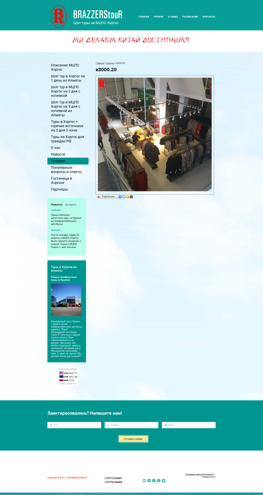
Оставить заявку (133, 439)
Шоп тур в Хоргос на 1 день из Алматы (68, 78)
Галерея (58, 161)
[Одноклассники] (128, 196)
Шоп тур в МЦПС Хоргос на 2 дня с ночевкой (65, 91)
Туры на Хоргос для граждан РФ (67, 139)
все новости (70, 204)
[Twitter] (124, 196)
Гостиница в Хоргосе (61, 180)
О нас (55, 148)
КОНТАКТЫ (209, 16)
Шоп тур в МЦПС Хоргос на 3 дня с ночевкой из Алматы (65, 108)
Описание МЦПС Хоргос (65, 67)
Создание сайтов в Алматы (199, 474)
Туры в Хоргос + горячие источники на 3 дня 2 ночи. (67, 125)
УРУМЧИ (158, 16)
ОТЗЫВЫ (173, 16)
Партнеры (59, 189)
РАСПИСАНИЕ (190, 16)
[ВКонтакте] (120, 196)
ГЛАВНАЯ (143, 16)
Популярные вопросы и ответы (66, 169)
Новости (58, 154)
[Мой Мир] (131, 196)
